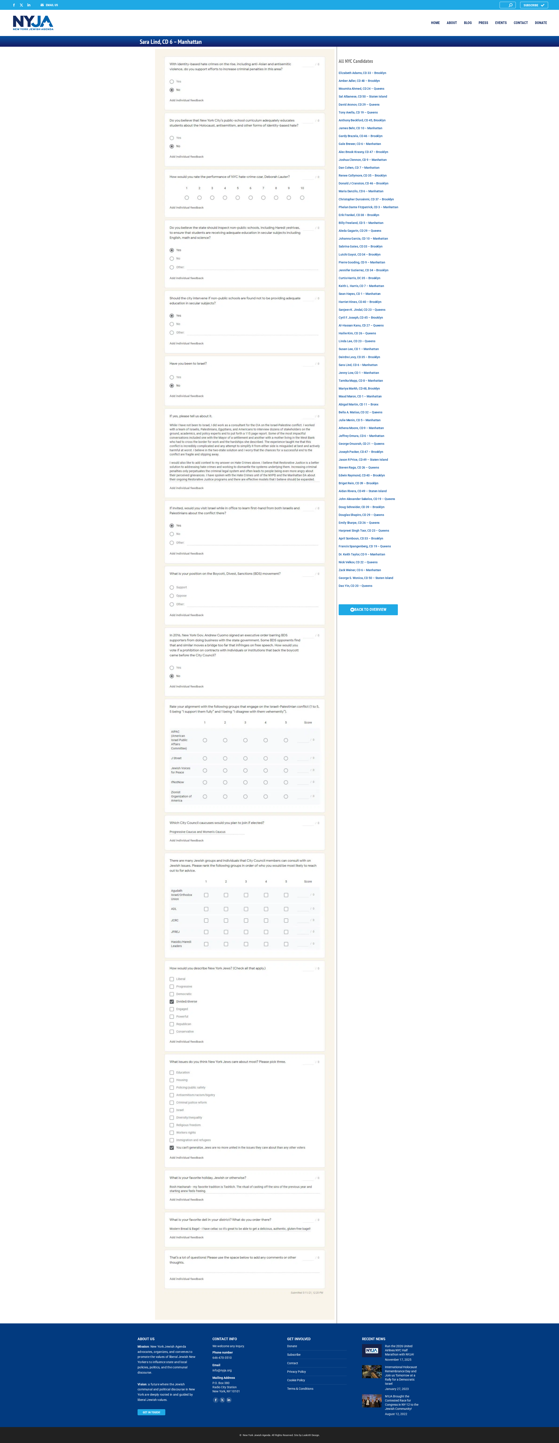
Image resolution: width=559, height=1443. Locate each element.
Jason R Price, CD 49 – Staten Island (363, 460)
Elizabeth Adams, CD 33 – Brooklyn (362, 73)
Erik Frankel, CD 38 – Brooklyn (359, 215)
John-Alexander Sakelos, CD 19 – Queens (367, 499)
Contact (292, 1363)
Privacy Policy (296, 1371)
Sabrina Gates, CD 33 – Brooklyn (361, 246)
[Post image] (372, 1350)
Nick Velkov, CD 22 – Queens (358, 562)
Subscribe (293, 1354)
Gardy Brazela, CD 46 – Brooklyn (361, 136)
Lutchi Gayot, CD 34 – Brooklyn (360, 254)
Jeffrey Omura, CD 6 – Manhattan (361, 436)
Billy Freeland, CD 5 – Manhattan (361, 223)
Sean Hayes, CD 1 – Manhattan (360, 294)
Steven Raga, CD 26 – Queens (359, 467)
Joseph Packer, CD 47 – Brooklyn (361, 452)
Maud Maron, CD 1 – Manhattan (360, 396)
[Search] (510, 5)
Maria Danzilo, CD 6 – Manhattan (361, 191)
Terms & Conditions (300, 1388)
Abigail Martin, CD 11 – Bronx (358, 404)
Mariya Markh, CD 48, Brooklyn (359, 388)
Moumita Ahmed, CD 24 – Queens (361, 89)
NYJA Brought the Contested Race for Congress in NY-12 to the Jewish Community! (401, 1402)
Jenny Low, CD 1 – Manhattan (359, 373)
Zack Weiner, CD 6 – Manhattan (360, 570)
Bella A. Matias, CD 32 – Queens (360, 412)
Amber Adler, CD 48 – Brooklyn (359, 81)
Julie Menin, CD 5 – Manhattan (360, 420)
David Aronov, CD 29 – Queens (359, 105)
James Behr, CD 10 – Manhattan (360, 128)
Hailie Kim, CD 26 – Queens (357, 333)
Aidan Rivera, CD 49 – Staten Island (363, 491)
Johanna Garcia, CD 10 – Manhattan (363, 238)
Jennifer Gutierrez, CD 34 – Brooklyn (363, 270)
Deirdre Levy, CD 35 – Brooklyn (359, 357)
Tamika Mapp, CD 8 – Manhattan (361, 381)
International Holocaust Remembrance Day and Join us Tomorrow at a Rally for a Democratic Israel (401, 1375)
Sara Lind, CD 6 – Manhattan (358, 365)
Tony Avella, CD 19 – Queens (358, 112)
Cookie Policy (296, 1380)
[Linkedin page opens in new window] (29, 5)
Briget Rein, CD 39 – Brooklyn (358, 483)
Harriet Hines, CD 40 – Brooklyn (360, 302)
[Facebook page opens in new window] (14, 5)
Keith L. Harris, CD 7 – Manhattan (361, 286)
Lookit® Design (310, 1435)
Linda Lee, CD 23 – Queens (357, 341)
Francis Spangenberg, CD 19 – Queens (365, 546)
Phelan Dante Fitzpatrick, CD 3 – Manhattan (368, 207)
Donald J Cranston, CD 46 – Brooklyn (363, 183)
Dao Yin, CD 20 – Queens (355, 586)
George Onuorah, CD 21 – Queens (361, 444)
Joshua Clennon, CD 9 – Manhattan (363, 160)
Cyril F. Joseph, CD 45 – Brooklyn (361, 318)
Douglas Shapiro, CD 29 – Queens (361, 515)
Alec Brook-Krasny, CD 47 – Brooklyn (363, 152)
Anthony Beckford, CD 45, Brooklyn (362, 120)
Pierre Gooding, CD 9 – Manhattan (362, 262)
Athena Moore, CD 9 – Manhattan (361, 428)
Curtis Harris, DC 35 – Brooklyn (359, 278)
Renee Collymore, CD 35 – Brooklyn (363, 175)
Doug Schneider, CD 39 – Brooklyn (362, 507)
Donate (292, 1346)
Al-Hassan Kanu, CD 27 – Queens (361, 325)
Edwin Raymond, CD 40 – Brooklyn (362, 475)
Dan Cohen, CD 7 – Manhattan (359, 168)
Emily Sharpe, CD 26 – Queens (359, 523)
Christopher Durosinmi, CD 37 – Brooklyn (366, 199)
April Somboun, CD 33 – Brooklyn (361, 538)
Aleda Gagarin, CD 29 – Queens (360, 231)
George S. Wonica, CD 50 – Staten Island (366, 578)
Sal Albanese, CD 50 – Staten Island (363, 96)
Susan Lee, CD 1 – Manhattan (359, 349)
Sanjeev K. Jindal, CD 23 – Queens (362, 310)
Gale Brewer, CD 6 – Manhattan (360, 144)
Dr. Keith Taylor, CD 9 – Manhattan (362, 554)
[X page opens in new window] (21, 5)
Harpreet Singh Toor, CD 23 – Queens (364, 531)
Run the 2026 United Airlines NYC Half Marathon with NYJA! (399, 1350)
